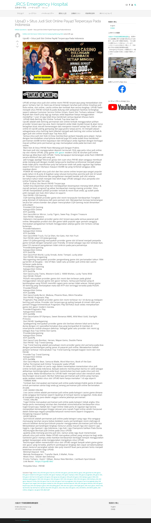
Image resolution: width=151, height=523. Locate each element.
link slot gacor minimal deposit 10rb (65, 483)
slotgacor (31, 490)
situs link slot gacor (51, 488)
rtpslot (42, 488)
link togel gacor (79, 486)
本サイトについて (106, 13)
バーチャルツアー (47, 13)
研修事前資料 (90, 13)
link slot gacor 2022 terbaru (86, 479)
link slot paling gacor (53, 486)
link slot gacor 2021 (57, 479)
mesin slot (99, 486)
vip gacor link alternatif (42, 490)
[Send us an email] (127, 5)
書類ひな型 (62, 13)
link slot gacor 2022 (70, 479)
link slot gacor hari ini (44, 481)
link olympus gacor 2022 (87, 477)
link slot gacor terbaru (85, 483)
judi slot (70, 473)
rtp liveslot (26, 488)
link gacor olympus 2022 (70, 475)
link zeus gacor (90, 486)
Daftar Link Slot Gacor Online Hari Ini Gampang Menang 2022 (43, 34)
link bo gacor (78, 473)
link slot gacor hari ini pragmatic (62, 481)
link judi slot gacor (73, 477)
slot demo (82, 488)
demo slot (36, 473)
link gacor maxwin (42, 475)
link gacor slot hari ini (30, 477)
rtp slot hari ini (35, 488)
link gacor (97, 473)
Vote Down (17, 48)
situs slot (62, 488)
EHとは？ (20, 13)
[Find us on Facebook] (129, 5)
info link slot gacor (61, 473)
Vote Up (17, 40)
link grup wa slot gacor (58, 477)
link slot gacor (45, 479)
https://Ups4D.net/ (44, 461)
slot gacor (59, 152)
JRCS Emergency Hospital (41, 3)
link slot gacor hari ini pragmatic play (86, 481)
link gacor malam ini (29, 475)
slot (77, 488)
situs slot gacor (70, 488)
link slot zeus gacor (67, 486)
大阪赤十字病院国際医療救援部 (118, 37)
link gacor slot (97, 475)
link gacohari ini (88, 473)
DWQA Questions (21, 30)
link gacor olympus (55, 475)
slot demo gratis (92, 488)
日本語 (112, 28)
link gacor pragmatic (85, 475)
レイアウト (33, 13)
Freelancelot (25, 520)
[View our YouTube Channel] (132, 5)
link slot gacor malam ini (45, 483)
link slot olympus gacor (38, 486)
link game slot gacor (44, 477)
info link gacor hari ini (47, 473)
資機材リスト (76, 13)
